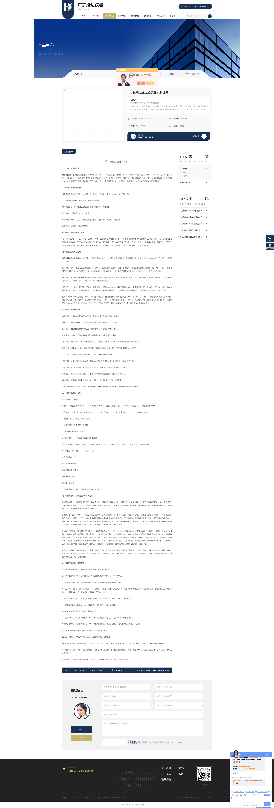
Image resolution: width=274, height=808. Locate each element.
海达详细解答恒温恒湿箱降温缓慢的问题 (194, 217)
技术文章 (135, 16)
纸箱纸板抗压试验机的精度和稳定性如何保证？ (194, 211)
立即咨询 (195, 136)
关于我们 (96, 16)
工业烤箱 (170, 74)
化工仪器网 (188, 797)
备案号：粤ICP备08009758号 (113, 797)
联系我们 (173, 16)
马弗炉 (185, 176)
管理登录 (197, 797)
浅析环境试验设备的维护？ (190, 230)
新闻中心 (122, 16)
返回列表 (118, 670)
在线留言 (160, 16)
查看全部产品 (185, 182)
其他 (184, 172)
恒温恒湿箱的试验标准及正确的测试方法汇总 (194, 224)
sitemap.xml (207, 797)
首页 (83, 16)
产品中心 (109, 16)
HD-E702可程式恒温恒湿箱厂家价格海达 (150, 670)
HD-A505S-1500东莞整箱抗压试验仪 (89, 670)
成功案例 (148, 16)
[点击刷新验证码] (134, 742)
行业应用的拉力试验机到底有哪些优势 (194, 237)
